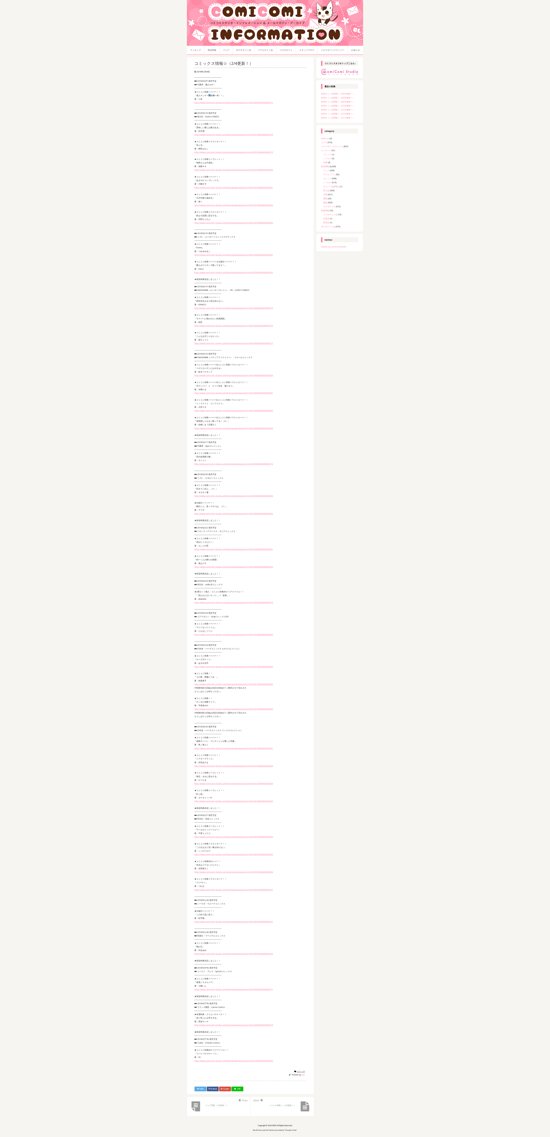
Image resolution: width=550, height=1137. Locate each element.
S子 (303, 1074)
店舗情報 (325, 210)
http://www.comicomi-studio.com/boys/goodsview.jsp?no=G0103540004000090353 (233, 513)
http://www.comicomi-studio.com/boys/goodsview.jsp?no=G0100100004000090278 (233, 134)
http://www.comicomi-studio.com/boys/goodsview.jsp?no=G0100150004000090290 (233, 801)
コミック (301, 1071)
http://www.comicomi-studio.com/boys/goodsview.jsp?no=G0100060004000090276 (233, 325)
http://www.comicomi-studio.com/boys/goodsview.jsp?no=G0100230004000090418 (233, 602)
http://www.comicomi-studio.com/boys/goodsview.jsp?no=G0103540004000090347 (233, 254)
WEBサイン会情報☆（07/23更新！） (338, 113)
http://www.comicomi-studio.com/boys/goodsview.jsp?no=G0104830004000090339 (233, 375)
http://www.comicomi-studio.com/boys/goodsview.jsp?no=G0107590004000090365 (233, 1060)
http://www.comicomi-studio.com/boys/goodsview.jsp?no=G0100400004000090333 (233, 566)
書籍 (325, 198)
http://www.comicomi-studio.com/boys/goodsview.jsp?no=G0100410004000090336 (233, 872)
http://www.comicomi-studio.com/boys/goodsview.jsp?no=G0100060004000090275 (233, 308)
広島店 (326, 218)
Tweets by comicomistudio (333, 246)
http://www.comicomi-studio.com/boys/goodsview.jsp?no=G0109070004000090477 (233, 921)
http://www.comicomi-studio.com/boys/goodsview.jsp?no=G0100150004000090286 (233, 709)
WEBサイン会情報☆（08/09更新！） (338, 93)
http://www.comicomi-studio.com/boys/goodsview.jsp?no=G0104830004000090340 (233, 428)
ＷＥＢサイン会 (328, 226)
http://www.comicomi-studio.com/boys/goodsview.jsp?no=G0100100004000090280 (233, 169)
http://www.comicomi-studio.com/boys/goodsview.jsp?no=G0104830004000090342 (233, 410)
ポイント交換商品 (331, 186)
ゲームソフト (329, 174)
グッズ (326, 170)
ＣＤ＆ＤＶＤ (329, 206)
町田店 (326, 222)
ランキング (326, 150)
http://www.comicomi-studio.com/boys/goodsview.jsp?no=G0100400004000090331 (233, 549)
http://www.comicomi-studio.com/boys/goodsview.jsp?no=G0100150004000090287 (233, 748)
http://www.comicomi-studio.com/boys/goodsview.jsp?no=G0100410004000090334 (233, 836)
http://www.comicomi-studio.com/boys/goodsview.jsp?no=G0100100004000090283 (233, 222)
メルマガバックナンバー (332, 146)
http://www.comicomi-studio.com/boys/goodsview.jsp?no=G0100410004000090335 (233, 854)
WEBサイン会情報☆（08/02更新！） (338, 101)
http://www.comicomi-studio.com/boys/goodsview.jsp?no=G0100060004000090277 (233, 343)
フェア (324, 142)
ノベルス (327, 158)
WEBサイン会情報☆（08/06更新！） (338, 97)
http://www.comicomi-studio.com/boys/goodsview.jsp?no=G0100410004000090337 (233, 889)
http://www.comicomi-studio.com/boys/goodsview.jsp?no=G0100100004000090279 (233, 152)
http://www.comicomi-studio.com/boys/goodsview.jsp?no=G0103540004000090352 (233, 272)
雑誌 (325, 202)
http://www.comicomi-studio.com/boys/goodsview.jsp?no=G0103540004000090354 (233, 496)
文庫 (325, 162)
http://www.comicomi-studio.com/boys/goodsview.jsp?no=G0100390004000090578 (233, 1025)
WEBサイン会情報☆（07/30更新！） (338, 105)
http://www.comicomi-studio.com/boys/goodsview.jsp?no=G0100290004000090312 (233, 102)
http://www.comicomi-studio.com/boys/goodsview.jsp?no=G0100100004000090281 (233, 187)
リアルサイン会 (330, 214)
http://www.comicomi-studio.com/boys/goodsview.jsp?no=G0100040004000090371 (233, 989)
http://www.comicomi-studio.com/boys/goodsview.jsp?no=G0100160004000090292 (233, 634)
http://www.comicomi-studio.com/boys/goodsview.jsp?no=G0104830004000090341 (233, 393)
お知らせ (325, 138)
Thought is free (290, 1130)
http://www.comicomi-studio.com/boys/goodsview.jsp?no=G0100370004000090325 (233, 953)
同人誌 (326, 190)
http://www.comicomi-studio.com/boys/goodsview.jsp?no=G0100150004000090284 (233, 666)
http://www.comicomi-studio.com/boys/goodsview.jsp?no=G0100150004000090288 (233, 766)
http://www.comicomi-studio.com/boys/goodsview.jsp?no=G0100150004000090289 (233, 783)
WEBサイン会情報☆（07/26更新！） (338, 109)
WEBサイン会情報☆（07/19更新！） (338, 117)
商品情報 (325, 166)
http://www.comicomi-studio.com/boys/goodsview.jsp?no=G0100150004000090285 (233, 684)
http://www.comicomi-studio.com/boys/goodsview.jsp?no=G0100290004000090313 (233, 464)
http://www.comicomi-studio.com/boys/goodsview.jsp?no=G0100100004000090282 (233, 205)
